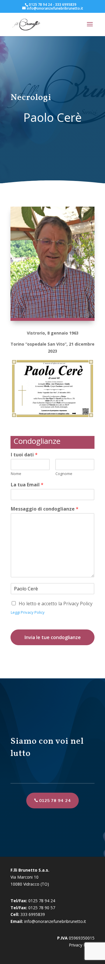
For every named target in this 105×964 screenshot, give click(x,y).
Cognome (63, 473)
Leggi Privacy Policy (28, 612)
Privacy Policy (81, 945)
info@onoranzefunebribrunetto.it (55, 921)
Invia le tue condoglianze (52, 637)
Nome (16, 473)
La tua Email (27, 485)
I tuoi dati (24, 455)
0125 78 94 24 (55, 800)
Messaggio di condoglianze (44, 509)
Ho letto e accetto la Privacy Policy (55, 603)
